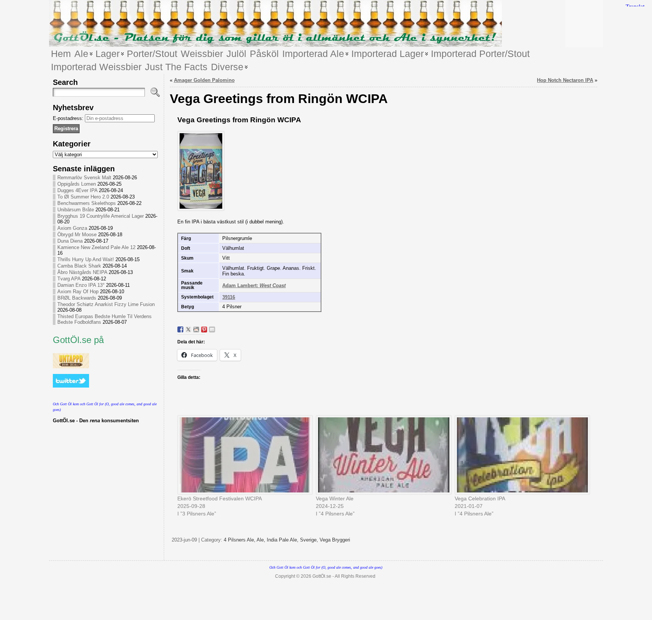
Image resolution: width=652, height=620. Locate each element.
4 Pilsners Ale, (240, 540)
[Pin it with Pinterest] (204, 329)
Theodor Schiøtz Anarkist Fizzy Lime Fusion (106, 304)
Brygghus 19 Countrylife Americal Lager (100, 216)
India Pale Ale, (283, 540)
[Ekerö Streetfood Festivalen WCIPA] (243, 455)
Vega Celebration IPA (480, 498)
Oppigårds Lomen (76, 184)
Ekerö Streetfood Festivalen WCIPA (219, 498)
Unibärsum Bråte (75, 209)
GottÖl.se (321, 576)
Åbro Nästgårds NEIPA (82, 272)
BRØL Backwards (76, 298)
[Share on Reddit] (196, 329)
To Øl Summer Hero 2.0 (83, 197)
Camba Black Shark (79, 266)
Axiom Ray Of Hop (77, 291)
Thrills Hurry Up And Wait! (85, 259)
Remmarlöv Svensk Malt (84, 177)
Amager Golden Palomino (204, 80)
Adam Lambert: (254, 285)
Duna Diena (70, 241)
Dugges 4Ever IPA (77, 190)
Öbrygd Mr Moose (77, 234)
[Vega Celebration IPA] (520, 455)
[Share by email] (212, 329)
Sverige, (310, 540)
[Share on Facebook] (180, 329)
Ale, (262, 540)
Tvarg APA (68, 279)
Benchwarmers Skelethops (86, 203)
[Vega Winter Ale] (381, 455)
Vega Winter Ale (335, 498)
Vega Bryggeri (335, 540)
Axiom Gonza (72, 228)
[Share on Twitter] (188, 329)
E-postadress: (69, 118)
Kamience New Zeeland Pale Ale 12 (96, 247)
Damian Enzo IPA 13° (81, 285)
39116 (228, 297)
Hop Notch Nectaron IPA (565, 80)
